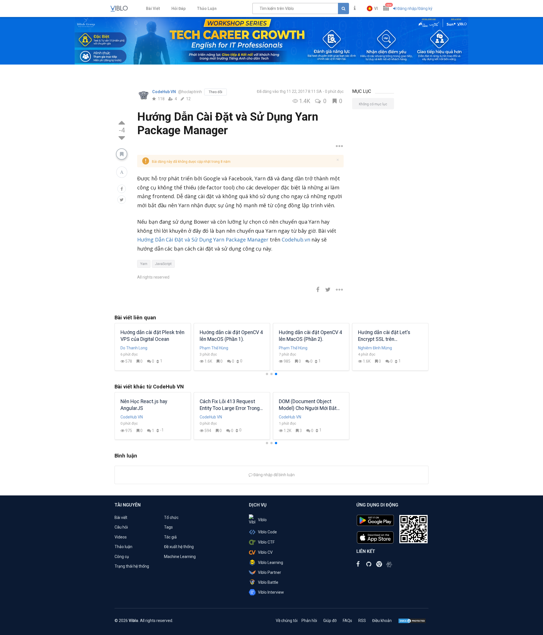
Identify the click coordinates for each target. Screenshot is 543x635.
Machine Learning (180, 556)
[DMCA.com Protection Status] (412, 620)
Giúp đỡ (330, 620)
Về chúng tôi (287, 620)
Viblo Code (267, 532)
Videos (121, 537)
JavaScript (163, 264)
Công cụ (122, 556)
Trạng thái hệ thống (132, 566)
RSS (362, 620)
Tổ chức (171, 517)
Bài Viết (153, 8)
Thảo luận (123, 546)
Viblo (262, 520)
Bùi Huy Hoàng (292, 348)
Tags (168, 527)
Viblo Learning (270, 562)
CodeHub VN (164, 91)
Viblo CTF (266, 542)
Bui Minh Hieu (132, 348)
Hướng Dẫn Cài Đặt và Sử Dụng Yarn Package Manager (202, 239)
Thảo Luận (207, 8)
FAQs (347, 620)
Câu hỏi (121, 527)
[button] (372, 8)
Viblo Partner (269, 572)
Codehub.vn (296, 239)
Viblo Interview (271, 592)
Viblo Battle (268, 582)
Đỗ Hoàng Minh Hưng (218, 348)
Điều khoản (382, 620)
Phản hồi (309, 620)
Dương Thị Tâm (371, 348)
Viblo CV (265, 552)
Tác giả (170, 537)
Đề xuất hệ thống (179, 546)
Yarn (143, 264)
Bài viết (121, 517)
